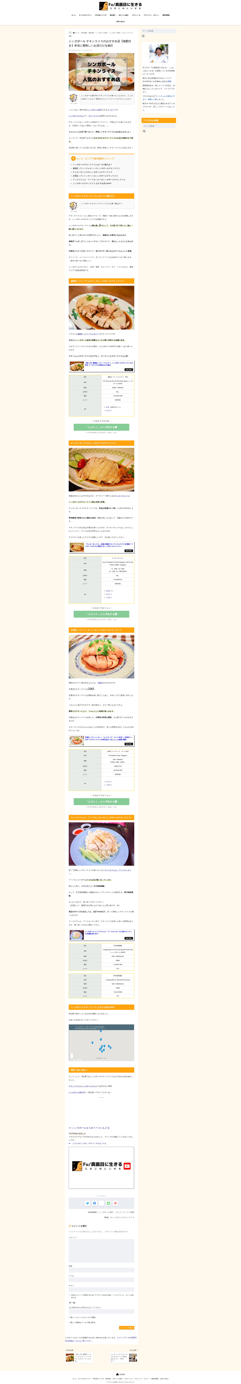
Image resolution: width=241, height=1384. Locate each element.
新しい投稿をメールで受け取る (82, 1322)
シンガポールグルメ (77, 116)
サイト (71, 1286)
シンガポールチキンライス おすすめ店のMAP (92, 183)
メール (71, 1276)
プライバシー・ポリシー (151, 15)
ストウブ (162, 86)
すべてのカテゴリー (85, 15)
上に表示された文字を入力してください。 (86, 1307)
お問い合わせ (120, 21)
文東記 (100, 683)
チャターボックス (122, 496)
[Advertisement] (101, 1112)
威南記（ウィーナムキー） (88, 334)
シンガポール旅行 (95, 110)
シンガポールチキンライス (123, 1217)
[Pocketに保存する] (115, 1203)
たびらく (109, 410)
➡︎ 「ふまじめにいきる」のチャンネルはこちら (87, 1143)
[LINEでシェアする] (108, 1203)
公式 (107, 407)
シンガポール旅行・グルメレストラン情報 (116, 1212)
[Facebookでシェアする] (94, 1203)
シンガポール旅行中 (77, 1092)
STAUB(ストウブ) (100, 15)
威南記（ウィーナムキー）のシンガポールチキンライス (96, 168)
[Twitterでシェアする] (87, 1203)
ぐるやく (109, 597)
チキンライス (93, 116)
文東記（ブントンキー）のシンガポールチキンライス (95, 176)
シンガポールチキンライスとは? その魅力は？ (92, 165)
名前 (70, 1266)
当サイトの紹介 (124, 15)
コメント (73, 1237)
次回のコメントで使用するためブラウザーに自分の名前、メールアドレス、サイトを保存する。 (102, 1296)
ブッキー (110, 110)
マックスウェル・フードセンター (117, 870)
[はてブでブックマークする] (101, 1203)
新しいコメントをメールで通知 (82, 1317)
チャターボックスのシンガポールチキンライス (92, 172)
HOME (122, 1374)
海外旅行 (112, 15)
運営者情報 (166, 15)
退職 (169, 81)
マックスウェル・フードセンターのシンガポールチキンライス (99, 180)
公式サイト (110, 591)
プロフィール (136, 15)
